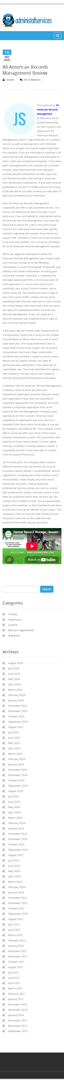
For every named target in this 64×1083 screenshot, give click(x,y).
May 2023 (14, 871)
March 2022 (15, 935)
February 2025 (17, 759)
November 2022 (17, 903)
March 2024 (15, 817)
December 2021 (17, 951)
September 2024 (18, 785)
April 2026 (14, 684)
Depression (15, 619)
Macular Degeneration (21, 630)
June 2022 (14, 929)
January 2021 (16, 999)
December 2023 (17, 833)
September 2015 (18, 1031)
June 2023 (14, 865)
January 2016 (16, 1015)
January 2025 (16, 764)
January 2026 (16, 700)
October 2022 (16, 908)
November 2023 (17, 839)
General (12, 625)
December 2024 (17, 769)
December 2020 (17, 1004)
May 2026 (14, 679)
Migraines (14, 635)
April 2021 (14, 983)
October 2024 (16, 780)
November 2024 (17, 775)
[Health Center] (31, 21)
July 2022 (13, 924)
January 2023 (16, 892)
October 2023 (16, 844)
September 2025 (18, 721)
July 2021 (13, 972)
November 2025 (17, 711)
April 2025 (14, 748)
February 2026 (17, 695)
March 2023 (15, 881)
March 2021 (15, 988)
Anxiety (12, 614)
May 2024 (14, 807)
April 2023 (14, 876)
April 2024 (14, 812)
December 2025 (17, 705)
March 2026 (15, 689)
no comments (32, 79)
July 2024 (13, 796)
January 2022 (16, 945)
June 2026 (14, 673)
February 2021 (17, 993)
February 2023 (17, 887)
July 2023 (13, 860)
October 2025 (16, 716)
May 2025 (14, 743)
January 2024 (16, 828)
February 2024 (17, 823)
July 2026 (13, 668)
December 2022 (17, 897)
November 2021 (17, 956)
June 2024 (14, 801)
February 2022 (17, 940)
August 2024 (15, 791)
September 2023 (18, 849)
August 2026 (15, 663)
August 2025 (15, 727)
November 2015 (17, 1025)
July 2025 (13, 732)
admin (10, 79)
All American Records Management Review (25, 70)
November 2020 (17, 1009)
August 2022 (15, 919)
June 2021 (14, 977)
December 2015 (17, 1020)
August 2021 (15, 967)
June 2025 (14, 737)
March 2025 (15, 753)
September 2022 (18, 913)
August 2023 (15, 855)
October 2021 (16, 961)
